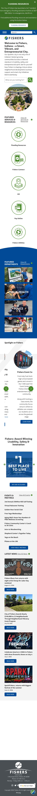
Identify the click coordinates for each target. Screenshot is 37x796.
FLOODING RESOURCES (18, 25)
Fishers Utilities (18, 243)
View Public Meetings (18, 548)
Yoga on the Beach (11, 537)
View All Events (24, 495)
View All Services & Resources (24, 119)
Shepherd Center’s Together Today (18, 533)
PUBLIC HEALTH (18, 292)
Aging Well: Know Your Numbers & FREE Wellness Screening (17, 518)
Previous (5, 464)
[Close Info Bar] (35, 2)
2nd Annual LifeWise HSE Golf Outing (18, 502)
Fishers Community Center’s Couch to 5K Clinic (18, 524)
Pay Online (19, 218)
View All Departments (25, 263)
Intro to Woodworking (13, 529)
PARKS (18, 275)
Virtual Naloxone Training (14, 505)
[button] (17, 428)
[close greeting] (35, 784)
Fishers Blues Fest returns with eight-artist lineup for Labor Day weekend (17, 580)
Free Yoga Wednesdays (13, 513)
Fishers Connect (18, 169)
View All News (22, 554)
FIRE (18, 325)
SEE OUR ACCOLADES (18, 485)
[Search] (34, 32)
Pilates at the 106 (11, 541)
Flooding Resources (18, 145)
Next (34, 464)
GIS (18, 194)
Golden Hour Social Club (14, 509)
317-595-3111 (21, 779)
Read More (10, 590)
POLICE (18, 308)
